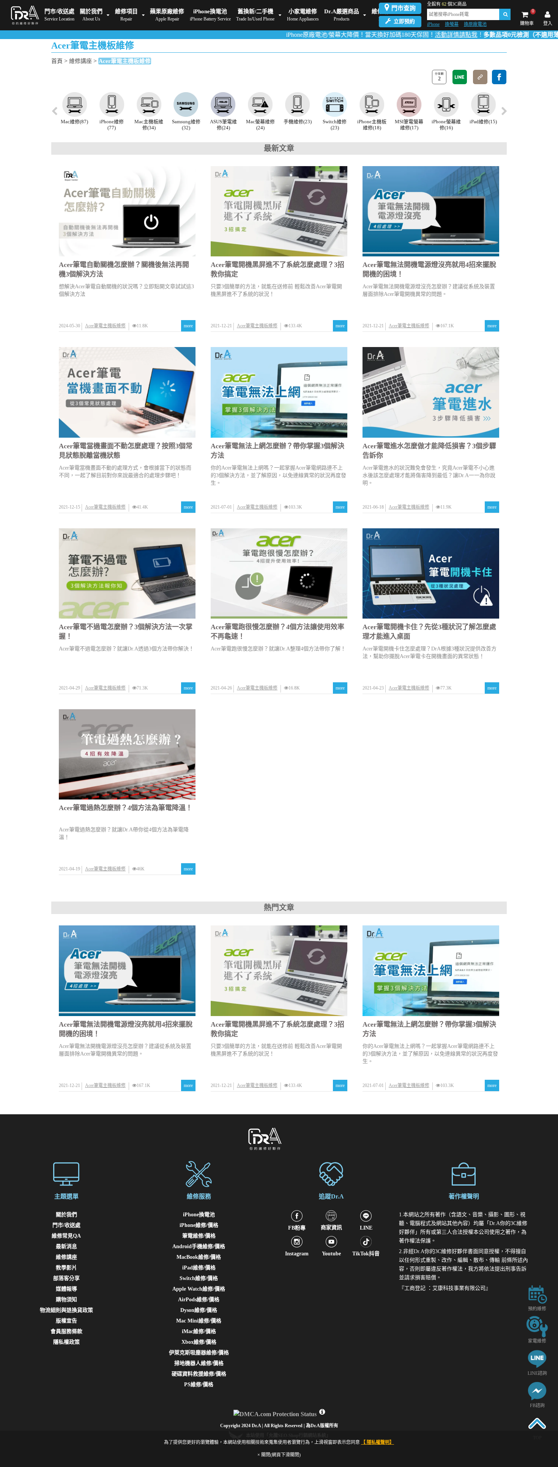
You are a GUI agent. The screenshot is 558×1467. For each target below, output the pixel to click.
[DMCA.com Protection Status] (275, 1412)
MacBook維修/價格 (199, 1257)
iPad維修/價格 (199, 1268)
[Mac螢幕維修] (223, 104)
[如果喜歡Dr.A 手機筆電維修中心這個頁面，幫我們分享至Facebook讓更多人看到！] (499, 77)
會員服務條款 (66, 1331)
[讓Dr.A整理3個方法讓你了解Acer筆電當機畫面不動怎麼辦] (127, 392)
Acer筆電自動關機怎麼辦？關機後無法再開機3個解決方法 (124, 269)
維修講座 (80, 61)
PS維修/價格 (198, 1384)
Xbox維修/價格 (198, 1342)
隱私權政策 (66, 1342)
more (188, 325)
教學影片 (66, 1268)
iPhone (433, 24)
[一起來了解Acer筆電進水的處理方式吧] (431, 392)
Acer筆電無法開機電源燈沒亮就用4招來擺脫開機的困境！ (429, 269)
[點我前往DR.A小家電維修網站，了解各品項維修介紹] (537, 1326)
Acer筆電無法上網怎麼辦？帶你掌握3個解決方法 (277, 450)
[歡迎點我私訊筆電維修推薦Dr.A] (537, 1390)
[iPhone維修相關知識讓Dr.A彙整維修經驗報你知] (74, 104)
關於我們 (66, 1214)
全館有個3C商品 (447, 4)
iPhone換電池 (199, 1214)
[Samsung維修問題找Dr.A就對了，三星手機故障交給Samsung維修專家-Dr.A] (149, 104)
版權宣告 (66, 1321)
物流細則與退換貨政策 (66, 1310)
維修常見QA (66, 1236)
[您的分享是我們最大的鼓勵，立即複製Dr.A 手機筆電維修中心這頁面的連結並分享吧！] (480, 77)
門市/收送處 (66, 1225)
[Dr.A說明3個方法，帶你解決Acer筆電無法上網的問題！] (279, 392)
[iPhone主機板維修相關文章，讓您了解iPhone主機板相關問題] (334, 104)
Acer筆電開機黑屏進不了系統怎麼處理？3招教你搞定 (277, 269)
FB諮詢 (537, 1405)
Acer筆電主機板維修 (125, 61)
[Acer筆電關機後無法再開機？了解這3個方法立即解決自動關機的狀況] (127, 211)
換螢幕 (452, 24)
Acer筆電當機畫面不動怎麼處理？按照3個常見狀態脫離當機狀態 (125, 450)
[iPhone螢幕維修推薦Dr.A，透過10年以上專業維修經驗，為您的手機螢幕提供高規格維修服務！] (409, 104)
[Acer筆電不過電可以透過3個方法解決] (127, 573)
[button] (504, 111)
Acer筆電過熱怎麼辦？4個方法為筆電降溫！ (125, 808)
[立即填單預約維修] (537, 1294)
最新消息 (66, 1246)
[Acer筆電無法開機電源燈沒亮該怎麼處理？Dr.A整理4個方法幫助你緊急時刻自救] (431, 211)
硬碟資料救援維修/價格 (199, 1374)
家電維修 (537, 1341)
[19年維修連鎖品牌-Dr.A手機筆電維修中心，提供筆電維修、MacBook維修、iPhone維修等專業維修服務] (25, 15)
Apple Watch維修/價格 (198, 1289)
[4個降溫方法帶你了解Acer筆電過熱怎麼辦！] (127, 754)
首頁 (57, 61)
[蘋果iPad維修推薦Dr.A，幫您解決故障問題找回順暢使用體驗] (446, 104)
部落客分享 (66, 1278)
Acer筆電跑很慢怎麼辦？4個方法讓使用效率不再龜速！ (277, 631)
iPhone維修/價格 (199, 1225)
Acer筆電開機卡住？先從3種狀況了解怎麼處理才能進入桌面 (429, 631)
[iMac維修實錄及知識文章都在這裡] (483, 104)
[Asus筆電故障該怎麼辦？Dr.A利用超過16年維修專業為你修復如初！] (186, 104)
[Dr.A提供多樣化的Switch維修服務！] (297, 104)
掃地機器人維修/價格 (199, 1363)
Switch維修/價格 (199, 1278)
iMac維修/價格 (199, 1331)
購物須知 (66, 1299)
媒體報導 (66, 1289)
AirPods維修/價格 (198, 1299)
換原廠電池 (475, 24)
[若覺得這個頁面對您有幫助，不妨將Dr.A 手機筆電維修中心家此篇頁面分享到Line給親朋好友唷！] (459, 77)
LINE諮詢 (537, 1373)
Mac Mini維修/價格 (198, 1321)
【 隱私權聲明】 (377, 1442)
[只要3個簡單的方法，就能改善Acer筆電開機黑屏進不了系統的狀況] (279, 211)
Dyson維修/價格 (198, 1310)
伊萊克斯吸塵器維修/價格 (199, 1352)
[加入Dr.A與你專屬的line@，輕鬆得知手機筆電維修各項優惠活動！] (537, 1358)
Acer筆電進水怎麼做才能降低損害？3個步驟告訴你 (429, 450)
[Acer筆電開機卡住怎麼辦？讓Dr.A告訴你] (431, 573)
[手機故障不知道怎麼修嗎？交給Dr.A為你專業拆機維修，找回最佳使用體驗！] (260, 104)
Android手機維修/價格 (198, 1246)
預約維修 (537, 1309)
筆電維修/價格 (199, 1236)
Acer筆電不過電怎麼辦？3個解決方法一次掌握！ (125, 631)
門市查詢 (403, 8)
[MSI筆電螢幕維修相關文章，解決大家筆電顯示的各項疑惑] (372, 104)
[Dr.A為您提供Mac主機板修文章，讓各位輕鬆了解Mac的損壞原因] (112, 104)
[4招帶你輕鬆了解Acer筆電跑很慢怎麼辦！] (279, 573)
